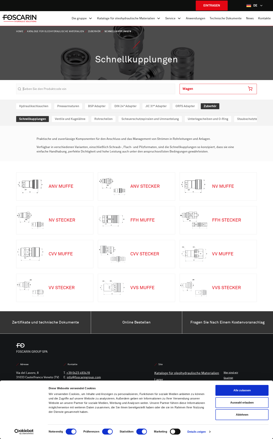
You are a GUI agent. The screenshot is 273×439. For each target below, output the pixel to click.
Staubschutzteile (249, 119)
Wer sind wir (231, 372)
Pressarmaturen (68, 106)
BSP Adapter (96, 106)
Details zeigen (196, 431)
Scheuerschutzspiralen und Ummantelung (150, 119)
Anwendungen (195, 18)
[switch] (107, 432)
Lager (158, 380)
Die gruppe (79, 18)
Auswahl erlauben (242, 402)
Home (19, 31)
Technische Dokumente (226, 18)
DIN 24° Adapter (125, 106)
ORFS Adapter (185, 106)
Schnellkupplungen (32, 119)
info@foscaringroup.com (84, 377)
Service (170, 18)
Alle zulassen (242, 390)
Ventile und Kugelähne (70, 119)
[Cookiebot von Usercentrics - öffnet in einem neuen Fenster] (24, 432)
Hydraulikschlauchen (33, 106)
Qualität (228, 378)
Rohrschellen (103, 119)
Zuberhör (94, 31)
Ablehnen (242, 414)
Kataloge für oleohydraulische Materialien (126, 18)
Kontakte (264, 18)
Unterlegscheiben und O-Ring (208, 119)
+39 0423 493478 (78, 373)
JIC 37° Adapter (156, 106)
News (250, 18)
